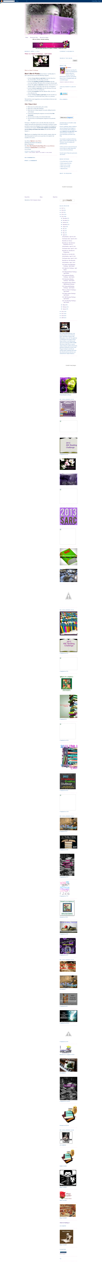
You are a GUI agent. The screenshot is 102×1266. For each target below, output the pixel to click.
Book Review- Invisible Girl (68, 254)
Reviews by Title (34, 37)
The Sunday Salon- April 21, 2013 (69, 248)
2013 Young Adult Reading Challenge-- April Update (68, 287)
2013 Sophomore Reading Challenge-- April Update (68, 276)
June (64, 230)
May (64, 232)
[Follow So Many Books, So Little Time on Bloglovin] (67, 118)
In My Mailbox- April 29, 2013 (69, 236)
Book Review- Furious (67, 240)
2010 (62, 315)
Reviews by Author (44, 37)
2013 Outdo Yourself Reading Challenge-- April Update (68, 265)
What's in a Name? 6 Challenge (44, 152)
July (64, 228)
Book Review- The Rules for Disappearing (68, 251)
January (64, 309)
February (65, 307)
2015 (62, 212)
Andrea (69, 67)
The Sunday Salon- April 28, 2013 (69, 238)
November (65, 220)
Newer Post (27, 197)
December (65, 218)
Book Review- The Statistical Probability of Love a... (68, 243)
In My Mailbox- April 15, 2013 (69, 256)
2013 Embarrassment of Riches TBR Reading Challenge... (69, 283)
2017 (62, 208)
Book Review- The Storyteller (68, 260)
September (65, 224)
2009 (62, 317)
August (64, 226)
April (64, 234)
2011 (62, 313)
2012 (62, 311)
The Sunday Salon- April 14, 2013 (69, 258)
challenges (32, 152)
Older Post (55, 197)
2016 (62, 210)
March (64, 305)
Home (27, 37)
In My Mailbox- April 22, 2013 (69, 246)
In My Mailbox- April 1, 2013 (68, 262)
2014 (62, 214)
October (64, 222)
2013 (62, 216)
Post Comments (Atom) (36, 200)
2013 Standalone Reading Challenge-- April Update (68, 279)
